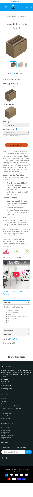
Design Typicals (6, 433)
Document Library (7, 435)
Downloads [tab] (8, 334)
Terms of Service (6, 416)
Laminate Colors (9, 129)
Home (9, 16)
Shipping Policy (6, 413)
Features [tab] (7, 302)
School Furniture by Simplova (16, 469)
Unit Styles (7, 122)
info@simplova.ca (7, 389)
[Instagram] (6, 457)
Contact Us (4, 401)
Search (3, 398)
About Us (4, 411)
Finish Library (5, 430)
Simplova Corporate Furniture (10, 406)
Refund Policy (5, 418)
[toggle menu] (2, 7)
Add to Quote (16, 145)
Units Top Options (9, 84)
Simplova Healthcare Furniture (11, 408)
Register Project (6, 438)
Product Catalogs (6, 428)
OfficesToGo (13, 339)
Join (28, 452)
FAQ (2, 403)
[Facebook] (2, 457)
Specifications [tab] (8, 330)
